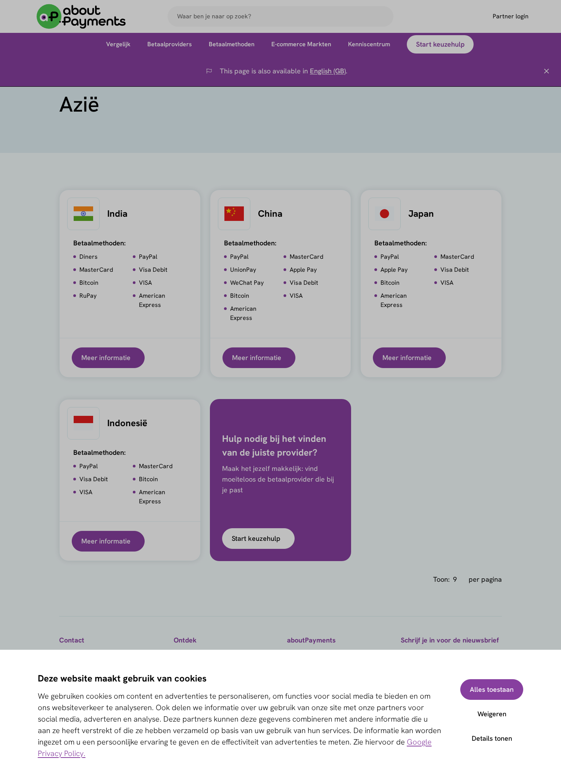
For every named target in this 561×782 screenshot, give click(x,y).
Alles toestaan (492, 689)
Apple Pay (303, 270)
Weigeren (491, 713)
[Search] (384, 16)
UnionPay (243, 270)
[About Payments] (81, 16)
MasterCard (96, 270)
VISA (145, 283)
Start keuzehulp (256, 538)
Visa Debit (153, 270)
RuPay (88, 296)
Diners (88, 257)
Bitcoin (88, 283)
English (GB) (328, 71)
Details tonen (492, 738)
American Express (152, 300)
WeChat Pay (247, 283)
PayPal (148, 257)
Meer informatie (106, 357)
